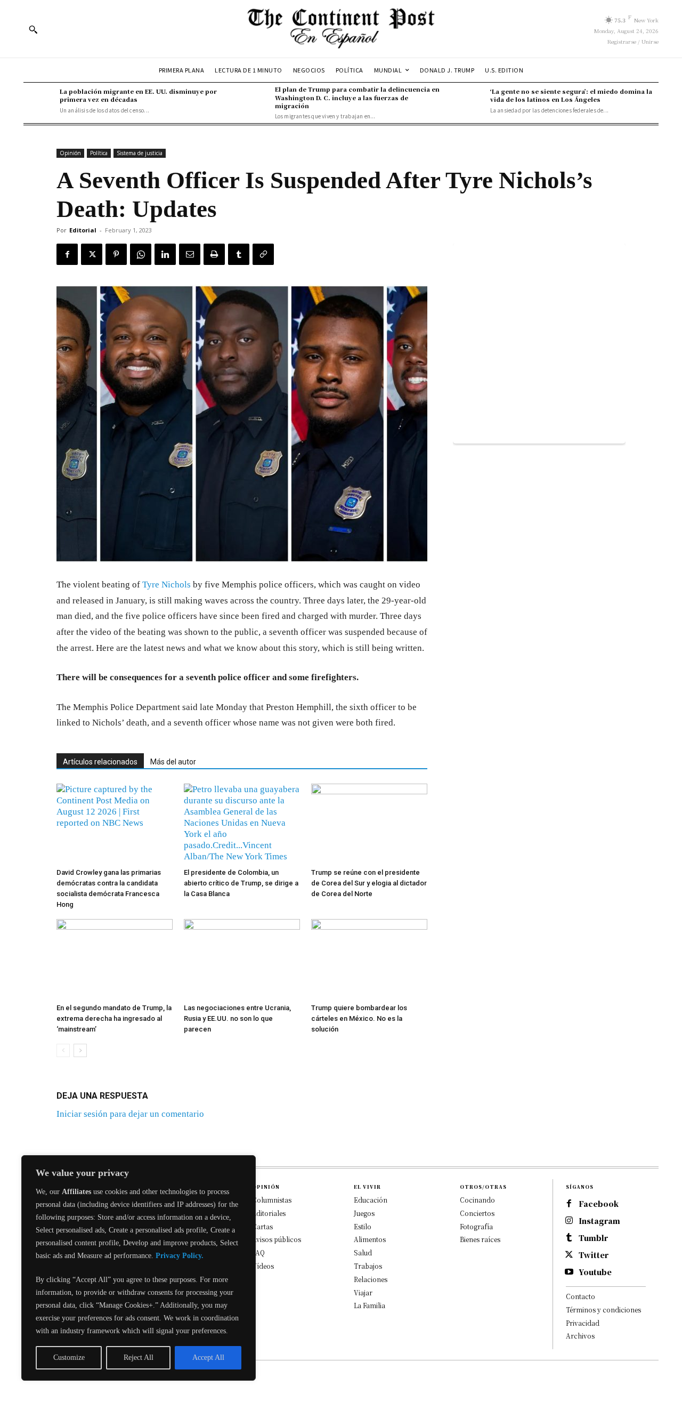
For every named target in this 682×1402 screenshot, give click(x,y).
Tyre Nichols (166, 584)
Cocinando (477, 1199)
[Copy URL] (263, 254)
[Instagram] (569, 1221)
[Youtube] (569, 1272)
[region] (138, 1268)
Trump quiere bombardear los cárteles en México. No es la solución (359, 1018)
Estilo (362, 1226)
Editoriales (269, 1213)
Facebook (599, 1203)
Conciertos (477, 1213)
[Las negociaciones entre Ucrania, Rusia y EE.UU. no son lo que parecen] (242, 959)
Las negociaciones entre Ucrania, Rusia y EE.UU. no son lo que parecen (237, 1018)
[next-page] (80, 1050)
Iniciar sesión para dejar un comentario (130, 1114)
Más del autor (173, 762)
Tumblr (593, 1238)
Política (99, 153)
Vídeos (263, 1265)
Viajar (363, 1292)
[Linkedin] (165, 254)
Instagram (599, 1221)
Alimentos (370, 1239)
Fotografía (476, 1226)
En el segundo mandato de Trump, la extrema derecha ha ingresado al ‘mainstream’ (114, 1018)
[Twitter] (91, 254)
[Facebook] (67, 254)
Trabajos (368, 1265)
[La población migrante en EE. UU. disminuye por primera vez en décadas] (38, 100)
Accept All (208, 1357)
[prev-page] (63, 1050)
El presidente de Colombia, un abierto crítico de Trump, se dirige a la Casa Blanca (241, 883)
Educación (370, 1199)
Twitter (593, 1255)
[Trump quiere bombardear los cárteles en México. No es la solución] (369, 959)
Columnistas (271, 1199)
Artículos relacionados (100, 762)
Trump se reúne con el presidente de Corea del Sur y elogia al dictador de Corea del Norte (369, 883)
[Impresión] (214, 254)
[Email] (189, 254)
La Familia (369, 1305)
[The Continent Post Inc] (340, 28)
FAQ (258, 1252)
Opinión (70, 153)
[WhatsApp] (140, 254)
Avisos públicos (276, 1239)
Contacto (580, 1296)
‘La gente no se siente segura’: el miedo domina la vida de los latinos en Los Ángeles (571, 95)
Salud (363, 1252)
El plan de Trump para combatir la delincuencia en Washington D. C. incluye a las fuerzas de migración (357, 97)
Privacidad (582, 1322)
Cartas (262, 1226)
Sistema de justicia (140, 153)
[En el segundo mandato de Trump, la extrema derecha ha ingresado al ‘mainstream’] (114, 959)
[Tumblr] (238, 254)
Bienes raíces (480, 1239)
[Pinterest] (116, 254)
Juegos (364, 1213)
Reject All (138, 1357)
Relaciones (370, 1279)
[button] (33, 29)
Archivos (580, 1335)
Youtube (595, 1272)
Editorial (82, 230)
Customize (69, 1357)
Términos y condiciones (603, 1309)
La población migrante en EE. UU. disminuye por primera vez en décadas (138, 95)
